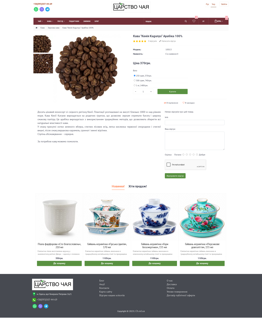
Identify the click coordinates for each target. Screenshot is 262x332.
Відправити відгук (175, 175)
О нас (170, 280)
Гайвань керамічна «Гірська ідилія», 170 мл (107, 245)
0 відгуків (152, 41)
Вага (135, 70)
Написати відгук (168, 41)
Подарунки (74, 21)
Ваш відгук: (170, 129)
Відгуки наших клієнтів (112, 295)
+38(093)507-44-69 (42, 3)
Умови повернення (177, 291)
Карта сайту (105, 291)
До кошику (59, 263)
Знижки (86, 21)
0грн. (222, 20)
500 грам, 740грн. (144, 80)
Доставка (172, 284)
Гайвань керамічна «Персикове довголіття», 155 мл (202, 245)
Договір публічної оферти (181, 295)
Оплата (170, 288)
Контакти (104, 288)
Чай (39, 21)
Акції (102, 284)
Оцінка (168, 154)
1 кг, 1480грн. (142, 85)
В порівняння (172, 103)
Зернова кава (53, 27)
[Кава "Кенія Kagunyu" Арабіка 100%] (43, 43)
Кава (49, 21)
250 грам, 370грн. (144, 75)
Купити (172, 91)
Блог (97, 21)
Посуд (60, 21)
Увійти (224, 4)
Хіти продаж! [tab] (138, 186)
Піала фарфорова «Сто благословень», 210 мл (59, 245)
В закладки (190, 103)
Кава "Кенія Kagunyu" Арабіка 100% (77, 27)
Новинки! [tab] (118, 186)
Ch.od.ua (140, 311)
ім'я (166, 117)
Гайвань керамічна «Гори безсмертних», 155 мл (154, 245)
